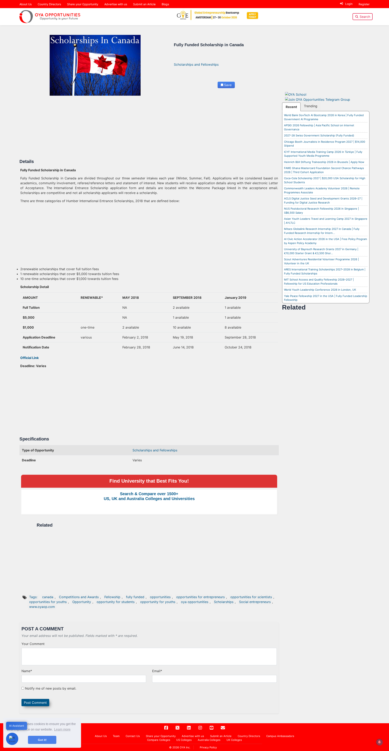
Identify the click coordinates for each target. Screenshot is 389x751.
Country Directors (49, 4)
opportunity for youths (157, 602)
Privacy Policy (208, 747)
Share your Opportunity (82, 4)
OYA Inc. (185, 747)
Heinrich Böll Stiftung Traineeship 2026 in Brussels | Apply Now (324, 162)
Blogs (165, 4)
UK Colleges (234, 739)
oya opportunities (194, 602)
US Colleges (184, 739)
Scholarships (223, 602)
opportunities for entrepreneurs (200, 597)
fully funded (135, 597)
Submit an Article (144, 4)
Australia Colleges (209, 739)
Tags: (33, 597)
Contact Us (133, 736)
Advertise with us (115, 4)
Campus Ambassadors (280, 736)
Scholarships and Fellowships (196, 64)
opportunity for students (116, 602)
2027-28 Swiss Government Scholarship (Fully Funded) (319, 135)
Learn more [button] (62, 729)
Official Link (29, 358)
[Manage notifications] (379, 742)
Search (365, 17)
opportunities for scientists (251, 597)
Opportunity (81, 602)
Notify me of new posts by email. (50, 688)
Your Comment (33, 644)
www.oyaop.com (42, 607)
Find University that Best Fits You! (149, 481)
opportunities (160, 597)
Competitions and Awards (79, 597)
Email (157, 671)
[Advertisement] (141, 129)
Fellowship (112, 597)
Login (349, 3)
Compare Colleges (158, 739)
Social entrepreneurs (255, 602)
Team (116, 736)
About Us (25, 4)
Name (26, 671)
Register (364, 4)
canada (47, 597)
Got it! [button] (42, 739)
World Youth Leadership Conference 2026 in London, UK (320, 289)
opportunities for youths (48, 602)
